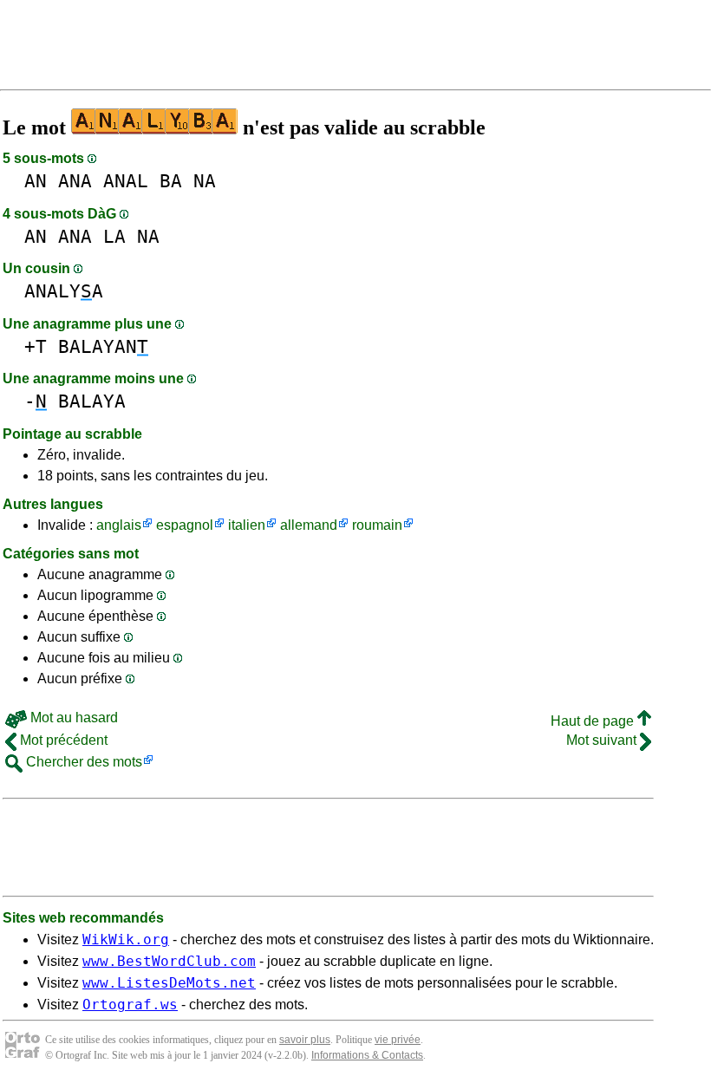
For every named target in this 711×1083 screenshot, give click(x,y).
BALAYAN (103, 346)
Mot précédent (62, 740)
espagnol (184, 525)
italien (246, 525)
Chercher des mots (82, 761)
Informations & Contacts (367, 1055)
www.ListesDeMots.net (169, 983)
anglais (118, 525)
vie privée (398, 1040)
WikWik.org (125, 939)
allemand (308, 525)
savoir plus (304, 1040)
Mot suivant (603, 740)
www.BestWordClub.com (169, 961)
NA (204, 181)
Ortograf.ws (130, 1004)
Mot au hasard (72, 717)
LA (114, 236)
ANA (75, 181)
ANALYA (63, 291)
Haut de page (594, 721)
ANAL (125, 181)
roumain (377, 525)
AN (35, 181)
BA (171, 181)
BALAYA (92, 401)
